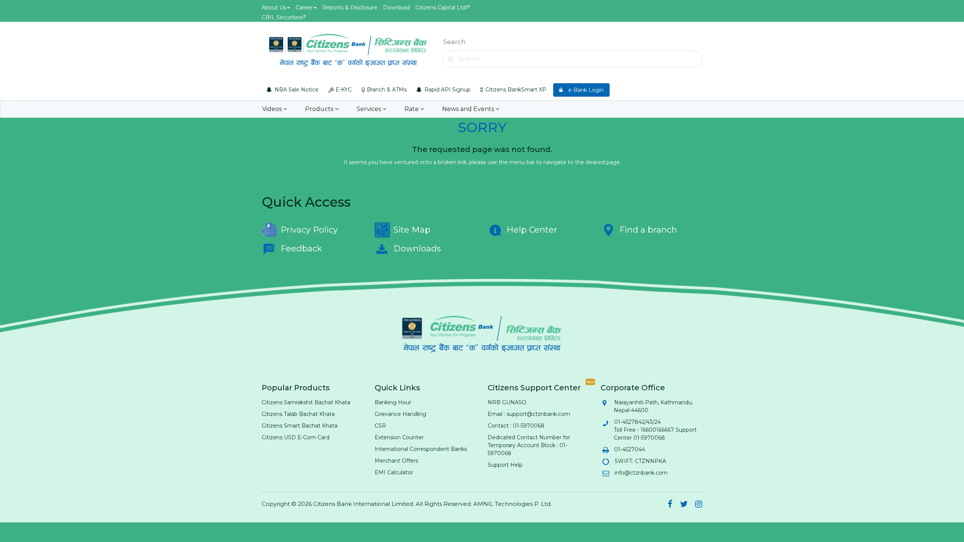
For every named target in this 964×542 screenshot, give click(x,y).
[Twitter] (684, 505)
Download (396, 7)
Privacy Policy (309, 230)
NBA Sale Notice (296, 89)
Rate (412, 109)
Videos (272, 109)
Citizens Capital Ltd (440, 7)
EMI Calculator (394, 472)
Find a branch (648, 230)
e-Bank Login (584, 90)
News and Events (469, 109)
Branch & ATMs (386, 89)
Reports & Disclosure (349, 7)
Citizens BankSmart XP (515, 89)
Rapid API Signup (447, 89)
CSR (380, 425)
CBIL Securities (282, 17)
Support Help (505, 464)
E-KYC (343, 89)
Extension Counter (399, 437)
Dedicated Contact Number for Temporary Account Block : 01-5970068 (529, 445)
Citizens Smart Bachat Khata (299, 425)
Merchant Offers (396, 460)
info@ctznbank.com (641, 472)
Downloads (417, 249)
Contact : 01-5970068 (516, 425)
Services (370, 109)
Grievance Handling (400, 414)
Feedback (301, 249)
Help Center (531, 230)
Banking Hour (393, 402)
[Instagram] (698, 505)
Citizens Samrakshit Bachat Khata (306, 402)
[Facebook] (670, 505)
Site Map (412, 230)
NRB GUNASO (507, 402)
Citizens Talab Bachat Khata (298, 414)
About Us (274, 7)
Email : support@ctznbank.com (529, 414)
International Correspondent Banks (421, 449)
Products (320, 109)
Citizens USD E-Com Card (295, 437)
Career (304, 7)
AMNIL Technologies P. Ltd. (512, 503)
